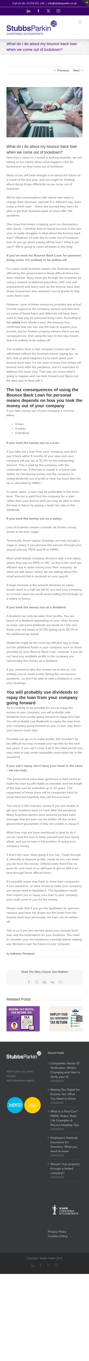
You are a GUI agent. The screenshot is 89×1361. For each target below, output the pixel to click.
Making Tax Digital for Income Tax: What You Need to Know (65, 1094)
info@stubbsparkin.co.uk (62, 3)
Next (76, 70)
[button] (9, 1019)
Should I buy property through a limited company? (65, 1168)
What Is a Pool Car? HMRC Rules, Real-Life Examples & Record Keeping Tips (64, 1118)
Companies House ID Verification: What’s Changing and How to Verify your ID (65, 1070)
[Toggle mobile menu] (80, 22)
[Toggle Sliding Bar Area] (85, 4)
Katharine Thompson (22, 953)
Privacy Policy (57, 1231)
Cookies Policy (58, 1236)
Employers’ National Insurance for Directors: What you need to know (63, 1144)
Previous (63, 70)
